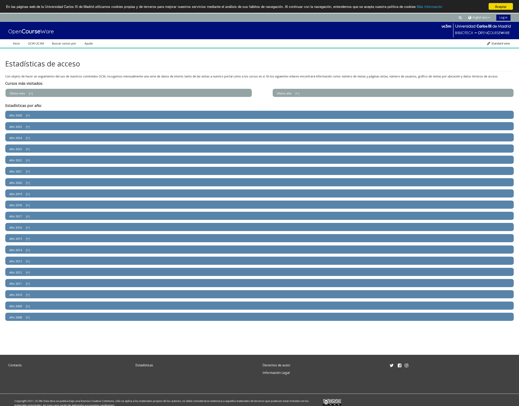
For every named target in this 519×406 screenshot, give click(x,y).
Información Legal (276, 372)
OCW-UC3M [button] (36, 43)
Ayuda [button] (89, 43)
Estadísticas (144, 365)
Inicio (16, 43)
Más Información (429, 6)
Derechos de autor (277, 365)
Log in (503, 17)
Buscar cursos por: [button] (64, 43)
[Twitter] (12, 382)
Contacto (15, 365)
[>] (31, 93)
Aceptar (501, 6)
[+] (28, 115)
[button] (460, 17)
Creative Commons (102, 401)
